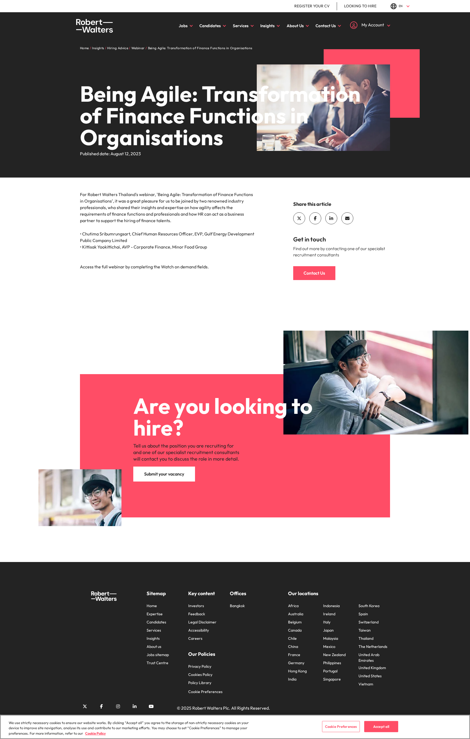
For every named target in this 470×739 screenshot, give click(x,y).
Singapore (332, 679)
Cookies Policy (200, 674)
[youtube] (151, 706)
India (292, 679)
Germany (296, 662)
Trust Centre (157, 662)
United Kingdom (372, 667)
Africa (293, 605)
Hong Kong (297, 671)
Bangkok (237, 605)
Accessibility (198, 630)
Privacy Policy (199, 666)
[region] (235, 727)
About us (154, 646)
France (294, 654)
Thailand (365, 638)
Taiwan (364, 630)
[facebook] (315, 218)
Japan (328, 630)
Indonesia (331, 605)
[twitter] (299, 218)
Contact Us (326, 25)
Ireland (329, 613)
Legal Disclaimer (202, 622)
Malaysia (330, 638)
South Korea (368, 605)
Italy (326, 622)
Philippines (332, 662)
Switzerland (368, 622)
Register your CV (312, 6)
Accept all (381, 726)
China (293, 646)
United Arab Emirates (368, 657)
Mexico (329, 646)
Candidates (210, 25)
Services (241, 25)
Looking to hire (360, 6)
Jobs (183, 25)
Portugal (330, 671)
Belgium (295, 622)
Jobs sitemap (158, 654)
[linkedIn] (331, 218)
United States (370, 675)
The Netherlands (372, 646)
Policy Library (199, 682)
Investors (196, 605)
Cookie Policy (95, 733)
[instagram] (118, 706)
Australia (295, 613)
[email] (347, 218)
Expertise (155, 613)
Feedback (196, 613)
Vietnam (365, 684)
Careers (195, 638)
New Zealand (334, 654)
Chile (292, 638)
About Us (295, 25)
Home (152, 605)
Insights (267, 25)
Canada (295, 630)
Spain (363, 613)
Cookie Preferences (205, 691)
